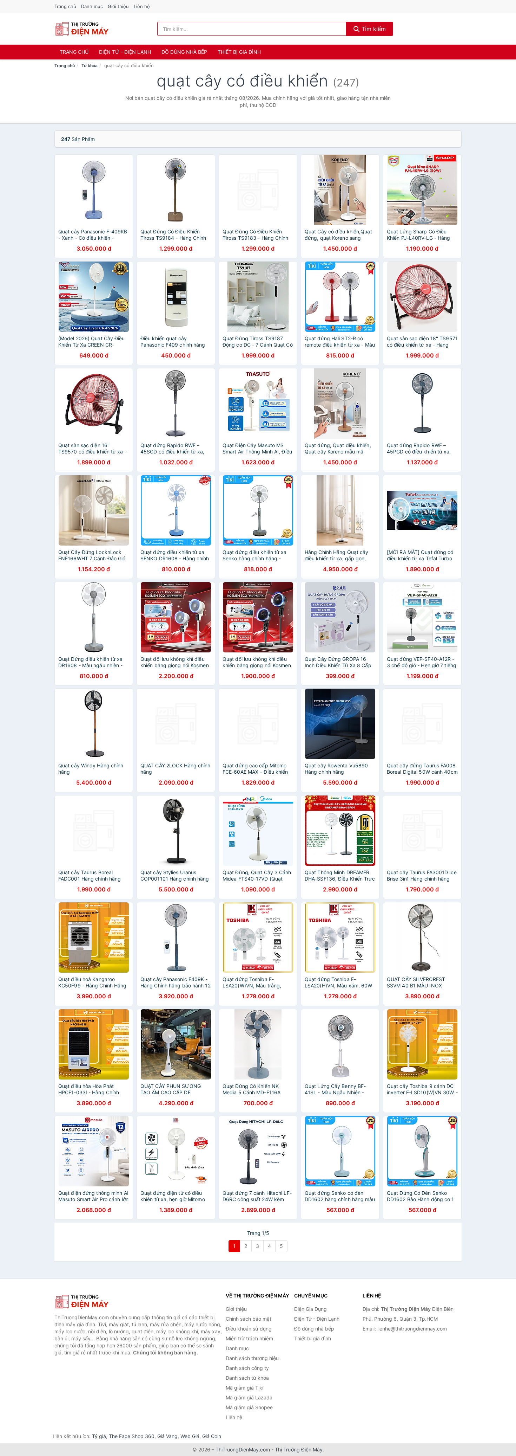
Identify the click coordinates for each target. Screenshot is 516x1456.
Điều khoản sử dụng (249, 1329)
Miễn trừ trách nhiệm (249, 1338)
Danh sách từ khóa (247, 1378)
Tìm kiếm (373, 28)
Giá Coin (211, 1436)
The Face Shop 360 (131, 1436)
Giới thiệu (118, 6)
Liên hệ (142, 6)
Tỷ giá (99, 1436)
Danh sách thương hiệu (252, 1358)
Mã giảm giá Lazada (249, 1397)
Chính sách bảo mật (248, 1319)
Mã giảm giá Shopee (249, 1407)
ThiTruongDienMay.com (243, 1449)
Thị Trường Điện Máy (299, 1449)
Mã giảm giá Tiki (244, 1388)
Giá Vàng (167, 1436)
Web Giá (189, 1436)
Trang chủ (65, 6)
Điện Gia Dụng (310, 1309)
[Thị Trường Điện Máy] (89, 1301)
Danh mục (92, 6)
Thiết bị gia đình (239, 52)
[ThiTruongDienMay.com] (81, 29)
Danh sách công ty (247, 1368)
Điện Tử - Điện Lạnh (125, 52)
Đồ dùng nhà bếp (184, 52)
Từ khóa (89, 65)
